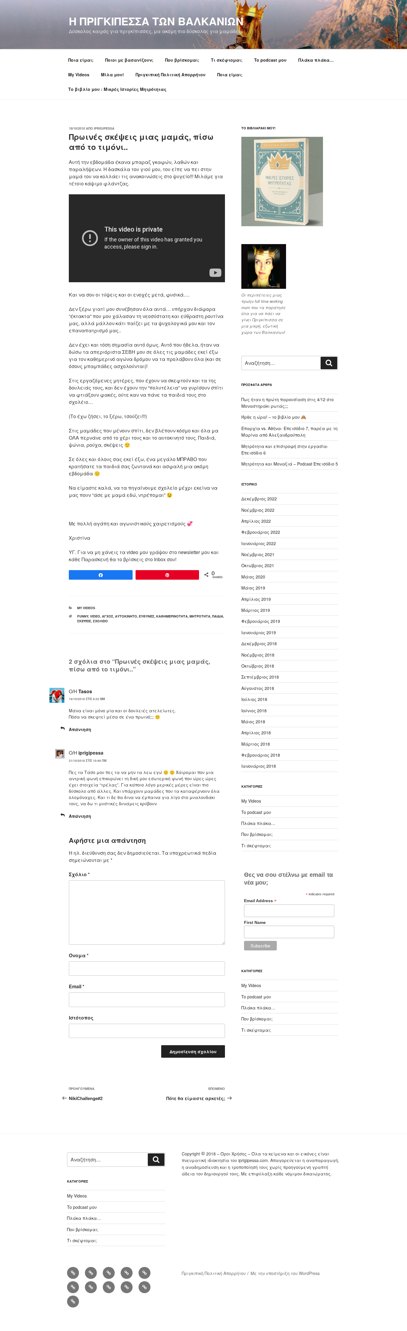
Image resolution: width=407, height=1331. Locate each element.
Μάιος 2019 (253, 588)
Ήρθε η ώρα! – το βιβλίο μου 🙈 (273, 417)
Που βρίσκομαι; (182, 60)
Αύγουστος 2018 (257, 688)
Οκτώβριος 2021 (257, 565)
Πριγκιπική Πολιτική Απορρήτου (171, 74)
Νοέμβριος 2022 (257, 510)
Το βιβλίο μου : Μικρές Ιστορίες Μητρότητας (117, 89)
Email (76, 986)
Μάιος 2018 (253, 722)
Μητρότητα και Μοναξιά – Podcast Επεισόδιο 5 (289, 464)
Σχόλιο (79, 874)
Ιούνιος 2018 (254, 710)
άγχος (107, 616)
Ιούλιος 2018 (254, 699)
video (95, 616)
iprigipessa (104, 128)
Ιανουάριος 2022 (258, 543)
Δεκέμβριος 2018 (259, 643)
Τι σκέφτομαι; (227, 60)
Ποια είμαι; (81, 60)
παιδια (217, 616)
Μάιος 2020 (253, 577)
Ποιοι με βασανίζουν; (129, 60)
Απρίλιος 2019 (256, 599)
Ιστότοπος (81, 1017)
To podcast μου (270, 60)
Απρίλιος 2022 (256, 521)
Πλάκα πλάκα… (316, 60)
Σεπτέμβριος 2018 (260, 677)
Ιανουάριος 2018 (258, 766)
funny (82, 616)
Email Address (260, 901)
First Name (255, 922)
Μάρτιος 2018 (255, 744)
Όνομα (78, 955)
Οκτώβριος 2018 (257, 666)
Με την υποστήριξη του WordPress (285, 1273)
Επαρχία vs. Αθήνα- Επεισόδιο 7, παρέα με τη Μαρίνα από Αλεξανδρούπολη (289, 431)
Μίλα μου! (112, 74)
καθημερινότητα (172, 616)
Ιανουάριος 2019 (258, 632)
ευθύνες (146, 616)
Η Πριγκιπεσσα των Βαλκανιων (156, 21)
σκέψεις (84, 621)
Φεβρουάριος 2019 (260, 621)
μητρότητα (199, 616)
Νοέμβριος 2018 (257, 655)
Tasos (85, 691)
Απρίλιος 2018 (256, 733)
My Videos (78, 74)
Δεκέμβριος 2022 (259, 499)
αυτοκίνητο (126, 616)
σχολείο (100, 621)
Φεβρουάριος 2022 (260, 532)
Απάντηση (80, 729)
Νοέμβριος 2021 (257, 554)
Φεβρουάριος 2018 (260, 755)
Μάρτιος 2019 (255, 610)
